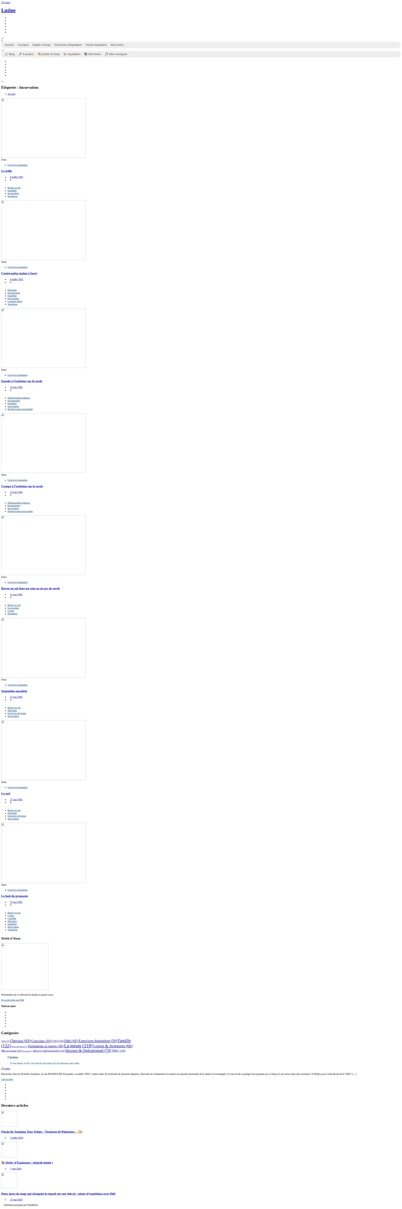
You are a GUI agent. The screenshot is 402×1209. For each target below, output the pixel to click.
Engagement (14, 293)
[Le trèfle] (43, 157)
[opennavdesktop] (2, 38)
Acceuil (9, 44)
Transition (12, 929)
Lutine (8, 10)
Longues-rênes (15, 301)
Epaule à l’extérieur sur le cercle (21, 381)
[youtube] (8, 23)
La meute (78, 1045)
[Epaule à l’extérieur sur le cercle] (43, 367)
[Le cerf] (43, 779)
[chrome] (8, 32)
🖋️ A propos (26, 54)
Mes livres (117, 44)
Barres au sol (14, 187)
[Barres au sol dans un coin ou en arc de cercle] (43, 574)
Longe (11, 611)
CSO (58, 1041)
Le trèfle (6, 171)
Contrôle (12, 918)
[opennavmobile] (2, 81)
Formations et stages (45, 1046)
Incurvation (13, 193)
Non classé (27, 1051)
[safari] (8, 26)
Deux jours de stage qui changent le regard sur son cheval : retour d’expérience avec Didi (58, 1193)
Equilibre (12, 190)
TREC (118, 1050)
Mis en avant (11, 1050)
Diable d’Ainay (42, 44)
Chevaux (20, 1041)
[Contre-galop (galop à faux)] (43, 259)
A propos (23, 44)
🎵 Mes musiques (116, 54)
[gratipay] (8, 29)
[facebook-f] (8, 18)
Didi (71, 1041)
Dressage (12, 290)
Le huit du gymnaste (14, 896)
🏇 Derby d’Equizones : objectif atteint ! (27, 1162)
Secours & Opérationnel (88, 1050)
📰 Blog (10, 54)
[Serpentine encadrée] (43, 676)
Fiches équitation (96, 44)
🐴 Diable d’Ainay (48, 54)
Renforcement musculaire (20, 409)
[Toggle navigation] (2, 50)
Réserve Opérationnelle (49, 1050)
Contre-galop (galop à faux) (19, 273)
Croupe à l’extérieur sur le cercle (22, 486)
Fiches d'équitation (19, 1047)
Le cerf (5, 793)
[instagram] (8, 20)
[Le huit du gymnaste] (43, 882)
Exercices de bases (17, 713)
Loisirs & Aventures (113, 1046)
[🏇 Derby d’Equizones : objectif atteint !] (9, 1156)
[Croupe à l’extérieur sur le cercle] (43, 472)
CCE (5, 1041)
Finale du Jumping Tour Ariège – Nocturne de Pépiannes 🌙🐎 (42, 1131)
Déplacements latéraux (19, 398)
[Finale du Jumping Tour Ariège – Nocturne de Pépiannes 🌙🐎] (9, 1125)
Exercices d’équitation (68, 44)
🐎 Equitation (71, 54)
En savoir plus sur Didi (12, 1000)
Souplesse (12, 196)
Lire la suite (7, 1079)
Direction (12, 710)
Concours (41, 1041)
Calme (11, 915)
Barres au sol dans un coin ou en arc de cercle (30, 588)
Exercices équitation (17, 165)
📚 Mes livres (92, 54)
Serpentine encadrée (14, 691)
